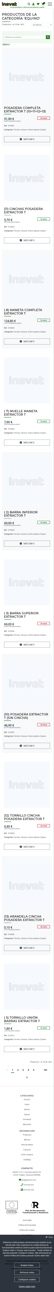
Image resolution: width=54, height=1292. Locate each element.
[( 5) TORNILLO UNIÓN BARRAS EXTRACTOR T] (27, 986)
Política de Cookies (27, 1230)
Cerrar (50, 1237)
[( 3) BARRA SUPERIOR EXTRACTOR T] (27, 582)
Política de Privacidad (27, 1225)
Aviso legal (27, 1220)
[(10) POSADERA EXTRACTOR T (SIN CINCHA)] (27, 683)
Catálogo (27, 1159)
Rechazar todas (27, 1272)
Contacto (27, 1149)
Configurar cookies (27, 1279)
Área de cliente (27, 1144)
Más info (28, 139)
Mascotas (27, 1124)
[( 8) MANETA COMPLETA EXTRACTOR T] (27, 279)
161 (45, 1070)
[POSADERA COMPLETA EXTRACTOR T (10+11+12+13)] (27, 76)
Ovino (27, 1104)
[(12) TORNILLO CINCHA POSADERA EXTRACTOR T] (27, 784)
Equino (27, 1114)
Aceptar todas (27, 1265)
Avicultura (27, 1119)
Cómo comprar (27, 1154)
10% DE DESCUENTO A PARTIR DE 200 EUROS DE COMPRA (27, 7)
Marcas (27, 1139)
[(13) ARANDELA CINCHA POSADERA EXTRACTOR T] (27, 885)
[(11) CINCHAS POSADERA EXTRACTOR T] (27, 177)
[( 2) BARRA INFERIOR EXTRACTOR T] (27, 481)
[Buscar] (51, 6)
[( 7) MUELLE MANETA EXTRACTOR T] (27, 380)
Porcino (27, 1099)
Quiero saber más (27, 1286)
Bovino (27, 1109)
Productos (27, 1134)
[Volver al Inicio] (9, 2)
